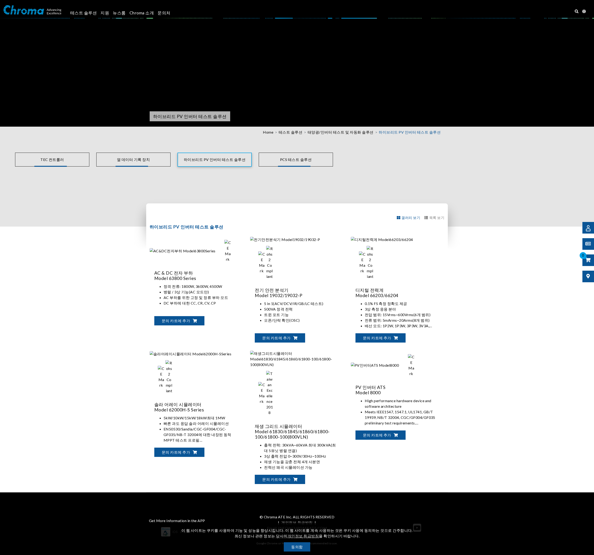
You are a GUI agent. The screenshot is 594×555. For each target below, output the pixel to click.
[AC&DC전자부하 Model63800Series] (194, 250)
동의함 (297, 547)
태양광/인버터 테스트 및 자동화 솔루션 (341, 132)
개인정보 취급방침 (297, 522)
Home (268, 132)
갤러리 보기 (410, 217)
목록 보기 (436, 217)
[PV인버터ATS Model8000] (387, 365)
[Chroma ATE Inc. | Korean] (32, 10)
